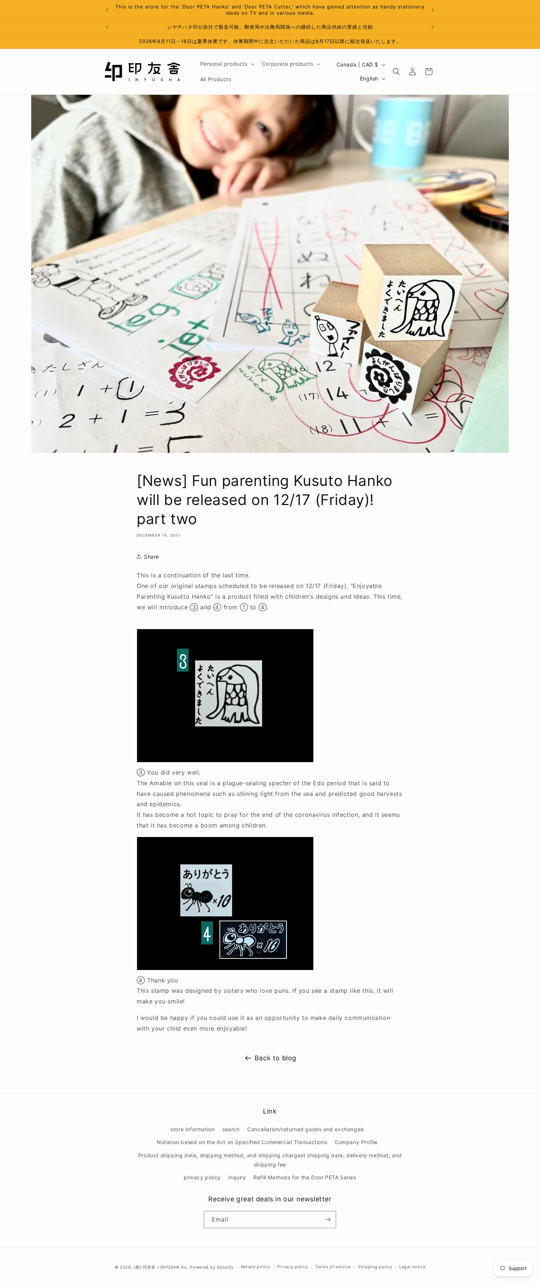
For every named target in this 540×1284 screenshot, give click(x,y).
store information (192, 1129)
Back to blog (275, 1058)
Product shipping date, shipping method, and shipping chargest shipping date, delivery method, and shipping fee (270, 1160)
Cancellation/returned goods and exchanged (305, 1129)
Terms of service (333, 1266)
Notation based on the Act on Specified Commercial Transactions (242, 1142)
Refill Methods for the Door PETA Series (304, 1177)
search (231, 1129)
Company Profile (356, 1142)
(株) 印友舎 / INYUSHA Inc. (161, 1267)
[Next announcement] (433, 10)
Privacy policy (292, 1266)
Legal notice (412, 1266)
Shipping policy (375, 1266)
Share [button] (151, 556)
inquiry (237, 1177)
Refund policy (255, 1266)
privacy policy (202, 1177)
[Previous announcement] (107, 10)
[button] (227, 64)
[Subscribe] (328, 1219)
